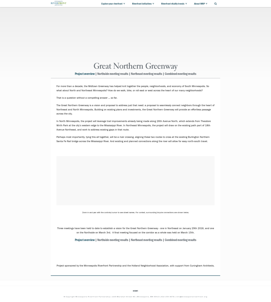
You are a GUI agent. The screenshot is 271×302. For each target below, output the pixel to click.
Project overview (85, 74)
